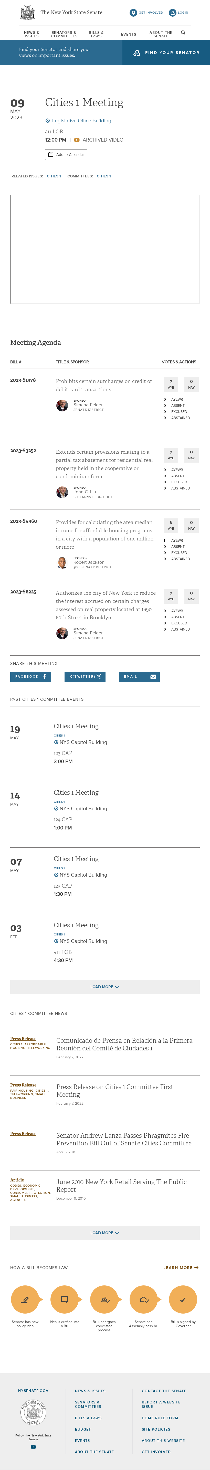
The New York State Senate (71, 12)
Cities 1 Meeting (76, 726)
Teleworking (38, 1048)
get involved (151, 12)
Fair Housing (22, 1090)
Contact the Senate (164, 1391)
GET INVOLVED (156, 1452)
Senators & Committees (64, 34)
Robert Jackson (89, 562)
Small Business (23, 1196)
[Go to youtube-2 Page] (33, 1447)
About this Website (163, 1441)
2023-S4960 (23, 521)
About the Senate (94, 1452)
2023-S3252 (23, 450)
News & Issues (31, 34)
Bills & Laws (96, 34)
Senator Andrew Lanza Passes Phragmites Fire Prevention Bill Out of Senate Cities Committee (124, 1139)
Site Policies (156, 1429)
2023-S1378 (23, 380)
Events (128, 34)
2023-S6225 (23, 591)
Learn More (178, 1268)
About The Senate (161, 34)
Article (17, 1180)
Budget (83, 1429)
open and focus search (183, 34)
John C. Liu (85, 492)
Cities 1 (54, 176)
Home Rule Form (160, 1418)
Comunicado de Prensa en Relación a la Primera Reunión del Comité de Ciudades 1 (124, 1044)
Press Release (23, 1038)
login (183, 12)
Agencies (18, 1200)
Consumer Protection (30, 1193)
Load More (101, 987)
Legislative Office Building (81, 120)
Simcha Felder (88, 405)
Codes (15, 1185)
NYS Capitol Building (83, 742)
